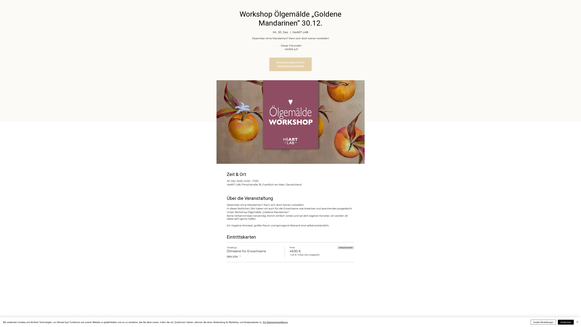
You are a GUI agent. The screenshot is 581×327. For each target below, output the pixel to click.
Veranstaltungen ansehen (290, 66)
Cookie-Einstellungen (543, 322)
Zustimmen (565, 322)
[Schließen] (577, 322)
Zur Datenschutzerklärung (275, 322)
